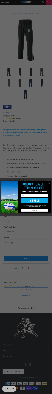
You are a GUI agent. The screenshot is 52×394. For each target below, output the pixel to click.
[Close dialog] (49, 182)
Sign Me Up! (34, 201)
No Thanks (34, 210)
